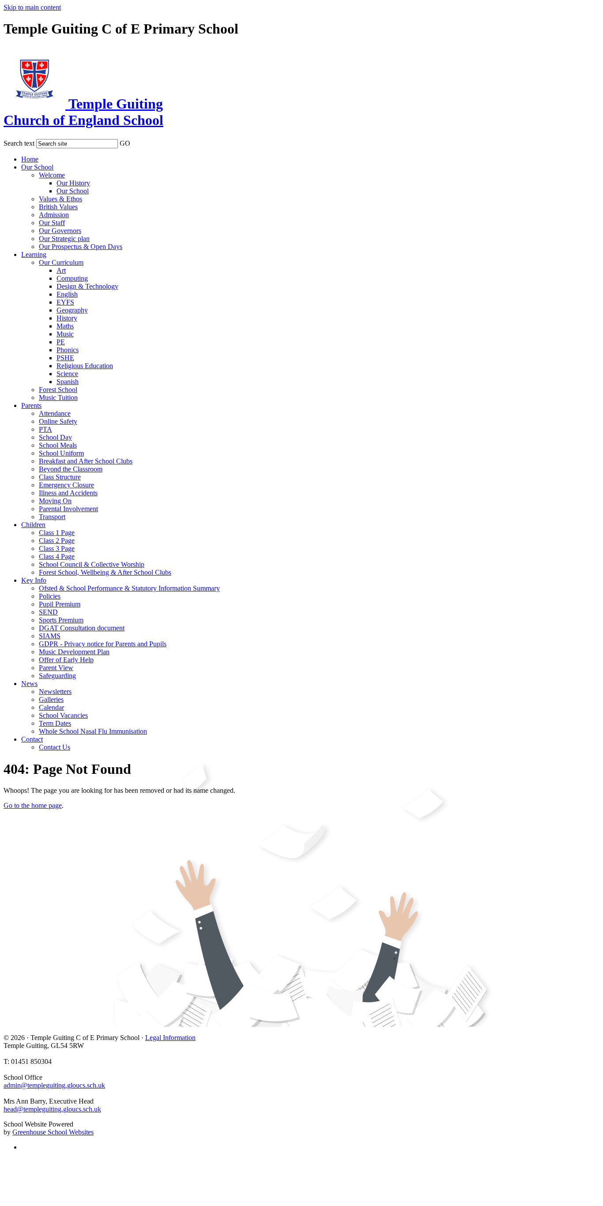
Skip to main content (32, 7)
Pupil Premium (59, 604)
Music (65, 334)
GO (125, 143)
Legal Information (170, 1037)
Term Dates (55, 723)
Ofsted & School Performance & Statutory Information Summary (129, 588)
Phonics (68, 350)
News (29, 683)
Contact (32, 739)
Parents (31, 405)
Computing (72, 278)
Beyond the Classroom (70, 469)
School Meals (58, 445)
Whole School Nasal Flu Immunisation (93, 731)
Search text (19, 143)
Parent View (56, 667)
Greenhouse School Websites (53, 1132)
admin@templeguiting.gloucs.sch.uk (54, 1085)
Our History (73, 183)
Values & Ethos (60, 199)
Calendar (51, 707)
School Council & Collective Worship (91, 564)
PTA (45, 429)
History (67, 318)
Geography (72, 310)
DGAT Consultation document (81, 628)
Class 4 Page (57, 556)
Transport (52, 516)
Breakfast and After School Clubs (85, 461)
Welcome (52, 175)
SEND (48, 612)
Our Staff (52, 222)
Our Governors (60, 230)
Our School (37, 167)
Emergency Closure (66, 485)
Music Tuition (58, 397)
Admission (54, 215)
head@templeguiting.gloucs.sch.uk (52, 1109)
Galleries (51, 699)
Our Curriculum (61, 262)
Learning (33, 254)
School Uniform (61, 453)
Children (33, 524)
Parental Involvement (68, 509)
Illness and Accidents (68, 493)
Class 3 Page (57, 548)
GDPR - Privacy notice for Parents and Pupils (102, 644)
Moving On (55, 501)
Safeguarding (57, 675)
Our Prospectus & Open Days (80, 246)
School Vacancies (63, 715)
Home (29, 159)
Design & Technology (87, 286)
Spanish (68, 381)
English (67, 294)
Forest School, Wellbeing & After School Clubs (105, 572)
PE (61, 342)
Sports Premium (61, 620)
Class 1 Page (57, 532)
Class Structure (60, 477)
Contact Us (54, 747)
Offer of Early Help (66, 659)
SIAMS (49, 636)
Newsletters (55, 691)
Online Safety (58, 421)
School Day (55, 437)
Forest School (58, 389)
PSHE (65, 358)
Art (61, 270)
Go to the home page (33, 805)
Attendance (55, 413)
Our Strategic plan (64, 238)
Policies (49, 596)
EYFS (65, 302)
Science (67, 373)
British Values (58, 207)
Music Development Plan (74, 652)
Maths (65, 326)
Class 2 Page (57, 540)
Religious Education (85, 365)
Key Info (33, 580)
